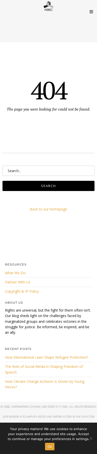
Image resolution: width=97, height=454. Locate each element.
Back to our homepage (48, 209)
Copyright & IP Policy (22, 291)
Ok (50, 447)
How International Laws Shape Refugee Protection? (46, 357)
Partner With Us (17, 282)
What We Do (15, 272)
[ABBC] (48, 6)
